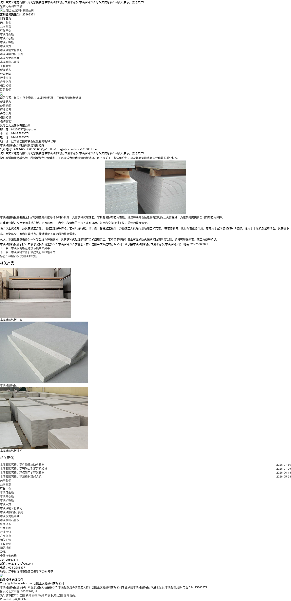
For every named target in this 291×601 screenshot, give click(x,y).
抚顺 (54, 595)
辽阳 (60, 595)
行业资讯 (5, 78)
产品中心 (5, 30)
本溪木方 (5, 46)
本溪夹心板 (7, 38)
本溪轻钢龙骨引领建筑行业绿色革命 (33, 252)
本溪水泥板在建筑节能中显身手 (30, 248)
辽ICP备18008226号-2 (23, 591)
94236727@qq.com (23, 129)
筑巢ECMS (21, 599)
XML (3, 552)
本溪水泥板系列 (9, 58)
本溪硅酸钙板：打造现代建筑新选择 (59, 98)
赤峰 (66, 595)
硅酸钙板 (13, 256)
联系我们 (5, 89)
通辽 (73, 595)
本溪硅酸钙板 (55, 2)
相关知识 (5, 85)
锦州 (41, 595)
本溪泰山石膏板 (9, 62)
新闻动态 (5, 70)
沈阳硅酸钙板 (28, 256)
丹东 (35, 595)
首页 (16, 98)
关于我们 (5, 22)
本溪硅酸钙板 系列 (11, 54)
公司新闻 (5, 74)
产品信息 (5, 82)
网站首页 (5, 18)
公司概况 (5, 26)
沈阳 (22, 595)
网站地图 (5, 548)
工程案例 (5, 66)
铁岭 (28, 595)
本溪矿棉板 (7, 42)
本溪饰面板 (7, 34)
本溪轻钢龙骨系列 (11, 50)
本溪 (47, 595)
